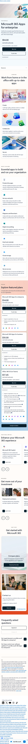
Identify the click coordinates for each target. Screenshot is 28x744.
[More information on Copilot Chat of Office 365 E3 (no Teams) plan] (11, 412)
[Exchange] (23, 416)
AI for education (7, 721)
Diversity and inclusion (22, 733)
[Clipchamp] (18, 416)
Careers (13, 731)
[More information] (18, 395)
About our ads (8, 743)
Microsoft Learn (3, 727)
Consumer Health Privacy (6, 739)
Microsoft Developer (20, 726)
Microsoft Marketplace (13, 729)
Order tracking (7, 712)
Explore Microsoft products (12, 708)
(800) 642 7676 (22, 609)
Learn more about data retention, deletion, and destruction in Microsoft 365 (13, 671)
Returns (2, 712)
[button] (14, 68)
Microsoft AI (3, 722)
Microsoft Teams (18, 724)
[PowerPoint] (9, 328)
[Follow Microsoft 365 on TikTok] (17, 703)
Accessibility (3, 734)
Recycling (2, 743)
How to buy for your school (18, 717)
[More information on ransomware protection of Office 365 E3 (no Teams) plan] (22, 404)
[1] (2, 659)
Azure (14, 726)
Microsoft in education (20, 714)
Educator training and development (8, 719)
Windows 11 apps (23, 708)
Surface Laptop (9, 705)
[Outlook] (15, 328)
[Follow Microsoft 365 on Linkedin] (3, 703)
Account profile (3, 710)
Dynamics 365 (18, 722)
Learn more (18, 690)
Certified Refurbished (16, 712)
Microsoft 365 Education (5, 717)
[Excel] (6, 328)
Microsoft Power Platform (8, 724)
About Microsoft (19, 731)
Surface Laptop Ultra (17, 705)
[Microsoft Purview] (9, 419)
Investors (14, 733)
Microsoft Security (10, 722)
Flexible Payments (11, 714)
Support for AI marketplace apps (15, 727)
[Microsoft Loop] (15, 416)
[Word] (3, 328)
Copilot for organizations (14, 707)
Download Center (11, 710)
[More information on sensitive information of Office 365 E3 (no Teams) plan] (9, 407)
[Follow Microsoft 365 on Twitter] (6, 703)
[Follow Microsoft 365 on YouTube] (10, 703)
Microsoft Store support (21, 710)
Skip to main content (5, 1)
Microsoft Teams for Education (17, 715)
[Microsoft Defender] (12, 419)
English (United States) (5, 736)
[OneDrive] (18, 328)
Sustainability (9, 734)
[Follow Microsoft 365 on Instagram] (13, 703)
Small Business (9, 726)
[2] (2, 675)
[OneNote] (12, 328)
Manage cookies (4, 741)
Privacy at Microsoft (7, 733)
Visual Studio (8, 731)
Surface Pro (2, 705)
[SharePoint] (6, 419)
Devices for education (5, 715)
